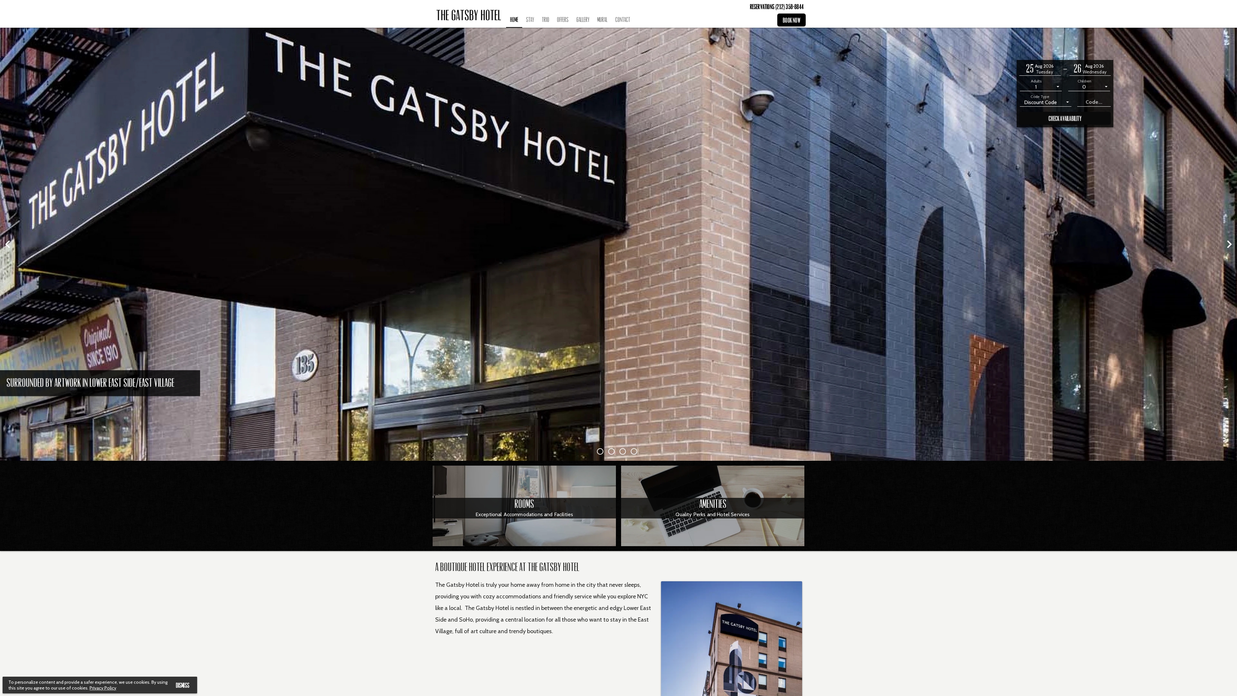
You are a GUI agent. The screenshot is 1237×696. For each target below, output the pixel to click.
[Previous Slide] (7, 244)
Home (514, 20)
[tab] (514, 20)
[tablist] (641, 20)
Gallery (583, 20)
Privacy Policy (103, 688)
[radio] (602, 451)
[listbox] (1041, 86)
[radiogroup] (618, 451)
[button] (1040, 69)
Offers (563, 20)
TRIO (545, 20)
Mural (602, 20)
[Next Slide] (1229, 244)
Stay (530, 20)
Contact (622, 20)
